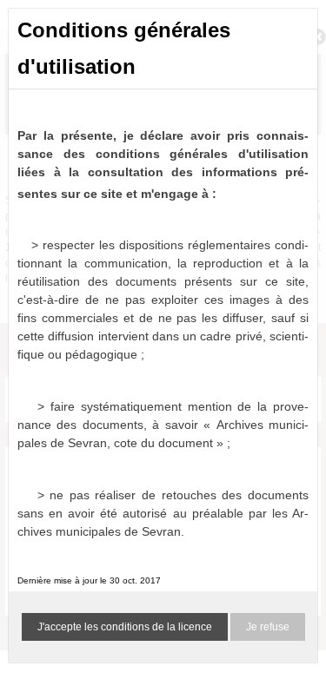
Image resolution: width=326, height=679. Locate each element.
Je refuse (267, 627)
